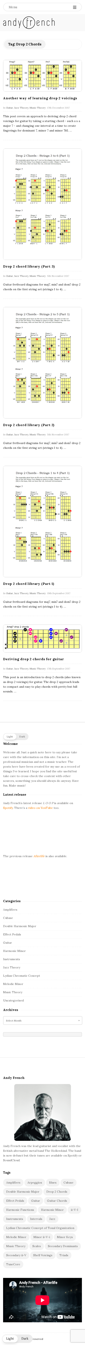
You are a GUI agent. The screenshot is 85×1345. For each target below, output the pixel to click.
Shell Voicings (42, 1255)
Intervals (36, 1219)
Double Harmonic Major (19, 926)
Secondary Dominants (63, 1246)
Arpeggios (34, 1182)
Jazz (52, 1219)
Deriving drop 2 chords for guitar (33, 659)
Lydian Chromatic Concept (21, 976)
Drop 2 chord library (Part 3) (29, 266)
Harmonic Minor (14, 951)
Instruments (11, 959)
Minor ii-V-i (41, 1237)
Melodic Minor (13, 984)
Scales (36, 1246)
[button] (15, 736)
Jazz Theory (21, 107)
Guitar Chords (57, 1201)
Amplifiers (10, 909)
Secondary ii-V (16, 1255)
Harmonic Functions (20, 1210)
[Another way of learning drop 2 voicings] (42, 76)
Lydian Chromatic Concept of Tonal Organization (40, 1228)
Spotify (8, 808)
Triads (63, 1255)
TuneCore (13, 1264)
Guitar (9, 107)
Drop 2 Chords (56, 1191)
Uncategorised (13, 1000)
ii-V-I (74, 1210)
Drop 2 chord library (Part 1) (28, 584)
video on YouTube (40, 808)
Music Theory (38, 107)
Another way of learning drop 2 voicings (40, 98)
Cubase (8, 918)
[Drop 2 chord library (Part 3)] (42, 204)
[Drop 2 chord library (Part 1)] (42, 521)
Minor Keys (65, 1237)
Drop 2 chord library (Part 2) (28, 425)
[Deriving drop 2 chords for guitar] (42, 639)
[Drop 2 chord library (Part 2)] (42, 362)
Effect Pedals (12, 934)
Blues (53, 1182)
